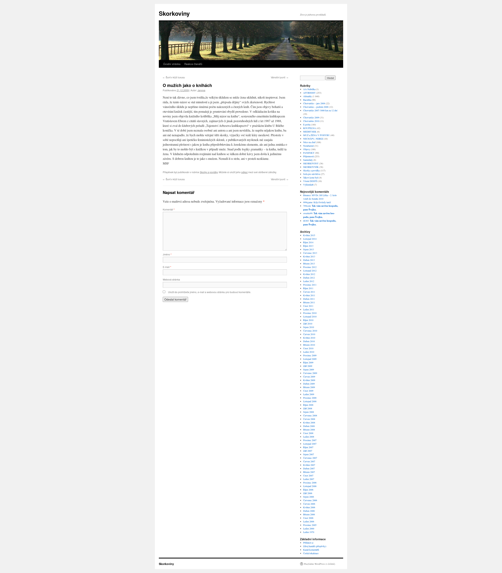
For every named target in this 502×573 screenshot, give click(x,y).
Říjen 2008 (308, 404)
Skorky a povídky (209, 172)
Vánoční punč (279, 77)
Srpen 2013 (308, 249)
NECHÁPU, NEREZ (313, 138)
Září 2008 (307, 408)
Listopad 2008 (309, 401)
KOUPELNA (309, 128)
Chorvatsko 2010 (311, 120)
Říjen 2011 (308, 288)
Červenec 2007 (310, 457)
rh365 (306, 220)
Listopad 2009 (309, 358)
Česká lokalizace (310, 553)
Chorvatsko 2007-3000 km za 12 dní (320, 110)
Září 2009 (307, 365)
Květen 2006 (309, 507)
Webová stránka (171, 279)
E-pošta (306, 124)
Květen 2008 (309, 422)
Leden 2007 (308, 479)
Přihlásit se (308, 542)
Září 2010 (307, 323)
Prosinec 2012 (309, 267)
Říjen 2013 (308, 245)
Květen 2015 (309, 235)
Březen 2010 (309, 344)
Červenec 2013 (310, 252)
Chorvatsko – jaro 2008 (314, 103)
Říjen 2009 (308, 362)
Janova (201, 90)
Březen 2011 (309, 302)
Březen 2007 (309, 471)
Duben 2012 (309, 277)
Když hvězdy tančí (322, 202)
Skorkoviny (174, 13)
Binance (307, 195)
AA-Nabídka (309, 89)
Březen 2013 (309, 263)
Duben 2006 (309, 510)
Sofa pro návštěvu (311, 173)
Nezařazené (308, 145)
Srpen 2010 (308, 327)
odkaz (244, 172)
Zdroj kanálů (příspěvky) (314, 546)
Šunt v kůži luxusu (174, 77)
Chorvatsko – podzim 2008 (315, 106)
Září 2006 (307, 493)
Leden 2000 (308, 528)
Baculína (307, 99)
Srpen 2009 (308, 369)
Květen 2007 (309, 464)
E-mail (167, 267)
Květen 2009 (309, 380)
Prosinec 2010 (309, 312)
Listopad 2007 (309, 443)
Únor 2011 (308, 305)
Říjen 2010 (308, 320)
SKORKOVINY (311, 163)
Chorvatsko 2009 (311, 117)
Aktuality (307, 96)
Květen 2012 (309, 274)
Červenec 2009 (310, 373)
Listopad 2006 (309, 486)
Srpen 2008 (308, 411)
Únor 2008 (308, 433)
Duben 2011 (309, 298)
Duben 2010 (309, 341)
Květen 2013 (309, 256)
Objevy (306, 149)
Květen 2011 (309, 295)
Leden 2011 (308, 309)
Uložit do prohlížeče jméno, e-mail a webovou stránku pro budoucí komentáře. (209, 292)
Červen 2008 (309, 418)
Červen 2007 (309, 461)
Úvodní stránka (171, 64)
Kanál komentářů (311, 549)
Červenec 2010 (310, 330)
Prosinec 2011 (309, 284)
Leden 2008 (308, 436)
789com (307, 205)
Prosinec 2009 (309, 355)
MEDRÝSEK (309, 131)
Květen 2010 (309, 337)
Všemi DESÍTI (310, 181)
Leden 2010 (308, 351)
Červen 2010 (309, 334)
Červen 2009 (309, 376)
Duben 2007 (309, 468)
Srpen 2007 (308, 454)
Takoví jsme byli (310, 177)
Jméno (167, 254)
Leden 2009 (308, 394)
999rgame (307, 202)
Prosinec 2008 (309, 397)
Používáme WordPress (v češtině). (320, 563)
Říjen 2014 (308, 242)
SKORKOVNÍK (311, 166)
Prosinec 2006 (309, 482)
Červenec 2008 (310, 415)
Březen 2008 (309, 429)
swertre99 (307, 213)
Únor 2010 (308, 348)
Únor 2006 (308, 517)
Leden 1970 (308, 532)
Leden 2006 (308, 521)
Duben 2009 (309, 383)
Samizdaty (308, 159)
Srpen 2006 (308, 496)
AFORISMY (309, 92)
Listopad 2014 (309, 238)
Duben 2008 (309, 426)
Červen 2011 (309, 291)
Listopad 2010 (309, 316)
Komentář (169, 209)
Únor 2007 (308, 475)
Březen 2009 (309, 387)
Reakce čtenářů (193, 64)
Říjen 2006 (308, 489)
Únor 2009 (308, 390)
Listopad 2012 (309, 270)
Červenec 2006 (310, 500)
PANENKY (309, 152)
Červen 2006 (309, 503)
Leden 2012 (308, 281)
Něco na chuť (309, 142)
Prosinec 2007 (309, 440)
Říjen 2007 (308, 447)
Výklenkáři (308, 184)
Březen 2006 (309, 514)
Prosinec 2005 (309, 524)
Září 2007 (307, 450)
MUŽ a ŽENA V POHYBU (316, 135)
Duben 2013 (309, 259)
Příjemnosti (308, 156)
